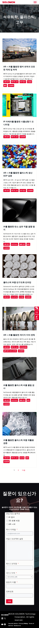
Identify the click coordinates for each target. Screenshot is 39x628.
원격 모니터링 (7, 140)
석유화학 (11, 85)
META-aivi (14, 81)
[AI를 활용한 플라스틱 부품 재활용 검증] (19, 413)
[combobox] (19, 577)
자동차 (13, 140)
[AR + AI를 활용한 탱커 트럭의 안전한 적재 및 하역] (19, 40)
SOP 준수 (23, 81)
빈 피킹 (21, 297)
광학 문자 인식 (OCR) (10, 351)
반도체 (22, 458)
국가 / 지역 (10, 573)
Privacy (23, 623)
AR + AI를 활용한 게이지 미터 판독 (19, 335)
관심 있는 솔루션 (13, 514)
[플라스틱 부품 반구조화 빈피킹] (19, 256)
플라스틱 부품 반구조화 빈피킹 (17, 282)
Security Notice (13, 623)
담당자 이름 (11, 582)
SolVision (14, 244)
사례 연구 (6, 81)
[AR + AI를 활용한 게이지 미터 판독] (19, 308)
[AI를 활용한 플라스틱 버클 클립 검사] (19, 359)
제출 (9, 601)
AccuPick (14, 297)
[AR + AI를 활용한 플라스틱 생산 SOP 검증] (19, 146)
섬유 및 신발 (6, 407)
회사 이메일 (11, 529)
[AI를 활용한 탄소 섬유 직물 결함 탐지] (19, 200)
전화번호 (10, 591)
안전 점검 (6, 88)
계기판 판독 (23, 347)
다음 (23, 470)
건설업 (29, 81)
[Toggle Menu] (35, 2)
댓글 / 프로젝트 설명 (14, 539)
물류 (5, 85)
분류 (28, 244)
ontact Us (17, 625)
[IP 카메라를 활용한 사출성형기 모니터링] (19, 95)
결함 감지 (22, 244)
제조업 (5, 302)
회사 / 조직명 (11, 564)
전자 (4, 465)
